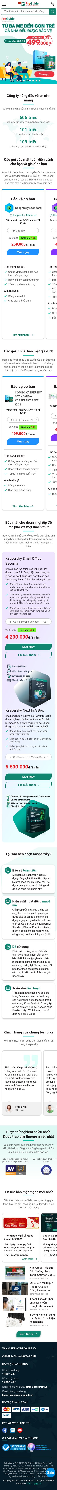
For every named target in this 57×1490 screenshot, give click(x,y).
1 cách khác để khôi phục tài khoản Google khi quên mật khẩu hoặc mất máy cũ (42, 1303)
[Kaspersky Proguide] (28, 4)
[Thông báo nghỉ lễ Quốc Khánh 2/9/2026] (20, 1222)
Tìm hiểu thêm (21, 334)
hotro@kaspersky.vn (36, 1387)
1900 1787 (9, 1382)
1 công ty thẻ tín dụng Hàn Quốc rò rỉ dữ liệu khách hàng (42, 1318)
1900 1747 (9, 1374)
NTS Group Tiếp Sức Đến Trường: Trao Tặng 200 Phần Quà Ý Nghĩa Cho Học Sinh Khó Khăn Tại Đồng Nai (42, 1271)
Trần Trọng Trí (33, 1483)
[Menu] (4, 4)
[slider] (28, 49)
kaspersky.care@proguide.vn (17, 1395)
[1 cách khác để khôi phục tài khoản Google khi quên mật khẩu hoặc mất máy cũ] (15, 1304)
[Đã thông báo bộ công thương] (14, 1447)
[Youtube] (12, 1430)
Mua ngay (23, 252)
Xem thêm (27, 1258)
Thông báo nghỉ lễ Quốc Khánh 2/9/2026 (18, 1237)
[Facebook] (4, 1430)
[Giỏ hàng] (52, 4)
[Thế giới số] (39, 1447)
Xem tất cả (27, 1334)
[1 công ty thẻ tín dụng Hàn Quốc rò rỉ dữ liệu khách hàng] (15, 1319)
